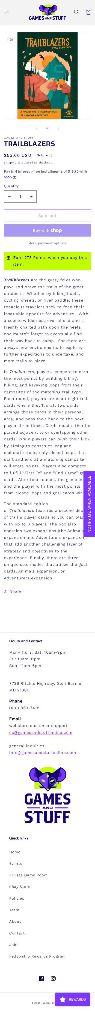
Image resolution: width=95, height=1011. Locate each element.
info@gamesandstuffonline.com (42, 752)
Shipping (10, 162)
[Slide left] (37, 128)
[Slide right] (58, 128)
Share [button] (15, 591)
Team (14, 910)
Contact (17, 933)
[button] (6, 12)
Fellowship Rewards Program (37, 956)
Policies (16, 898)
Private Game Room (28, 875)
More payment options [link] (47, 243)
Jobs (13, 945)
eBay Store (19, 886)
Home (15, 852)
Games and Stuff (52, 1003)
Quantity (11, 186)
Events (15, 863)
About (15, 921)
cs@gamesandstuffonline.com (40, 732)
